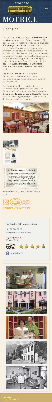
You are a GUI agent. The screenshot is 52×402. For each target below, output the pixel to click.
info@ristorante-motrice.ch (18, 232)
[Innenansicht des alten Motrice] (26, 377)
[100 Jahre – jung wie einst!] (26, 302)
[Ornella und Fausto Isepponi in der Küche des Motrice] (26, 277)
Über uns (10, 28)
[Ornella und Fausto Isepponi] (26, 327)
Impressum (8, 397)
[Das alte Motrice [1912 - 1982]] (26, 352)
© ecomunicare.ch (11, 399)
